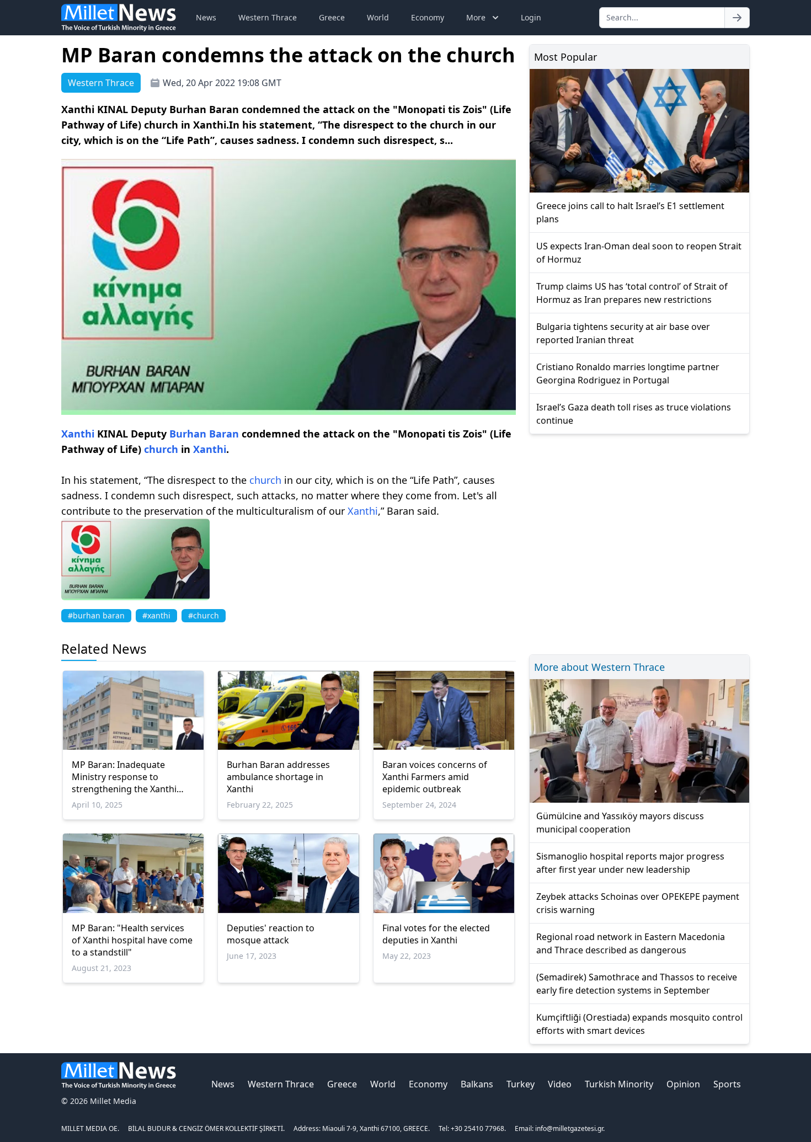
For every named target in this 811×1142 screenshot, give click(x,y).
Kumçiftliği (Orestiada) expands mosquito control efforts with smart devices (639, 1024)
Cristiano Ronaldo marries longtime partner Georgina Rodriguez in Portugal (627, 373)
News (206, 17)
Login (531, 17)
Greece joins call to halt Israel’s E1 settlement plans (630, 212)
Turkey (520, 1084)
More (475, 17)
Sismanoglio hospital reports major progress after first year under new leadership (630, 863)
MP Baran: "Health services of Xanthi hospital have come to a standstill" (132, 940)
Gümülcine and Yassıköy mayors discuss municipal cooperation (620, 822)
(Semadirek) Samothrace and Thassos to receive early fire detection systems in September (636, 983)
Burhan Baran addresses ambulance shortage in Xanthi (278, 777)
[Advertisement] (639, 542)
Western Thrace (267, 17)
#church (203, 615)
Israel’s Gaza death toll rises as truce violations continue (633, 413)
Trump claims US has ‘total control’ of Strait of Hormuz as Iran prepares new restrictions (632, 293)
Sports (727, 1084)
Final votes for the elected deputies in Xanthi (436, 934)
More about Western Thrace (599, 667)
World (378, 17)
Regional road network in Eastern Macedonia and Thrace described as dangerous (630, 943)
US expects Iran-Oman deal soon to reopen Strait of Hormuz (638, 252)
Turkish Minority (619, 1084)
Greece (332, 17)
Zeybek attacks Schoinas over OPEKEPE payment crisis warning (637, 903)
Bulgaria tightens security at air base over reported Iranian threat (623, 333)
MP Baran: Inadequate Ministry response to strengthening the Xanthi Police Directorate (124, 777)
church (161, 449)
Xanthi (77, 433)
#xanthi (156, 615)
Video (560, 1084)
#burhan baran (96, 615)
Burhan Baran (204, 433)
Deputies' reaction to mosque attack (270, 934)
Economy (427, 17)
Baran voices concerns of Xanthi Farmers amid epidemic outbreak (434, 777)
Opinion (683, 1084)
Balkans (477, 1084)
